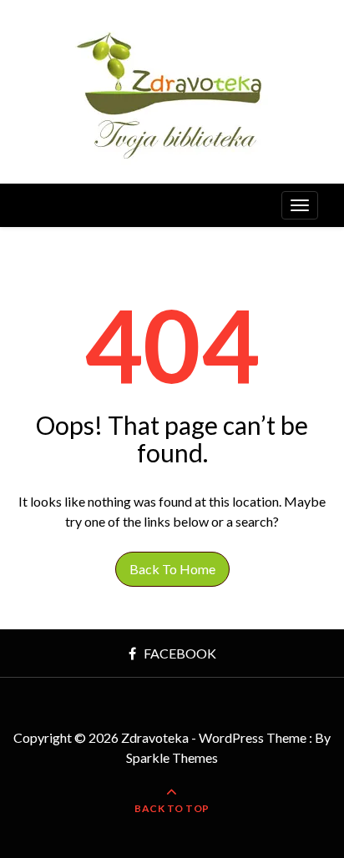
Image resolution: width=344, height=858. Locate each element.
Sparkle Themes (172, 757)
